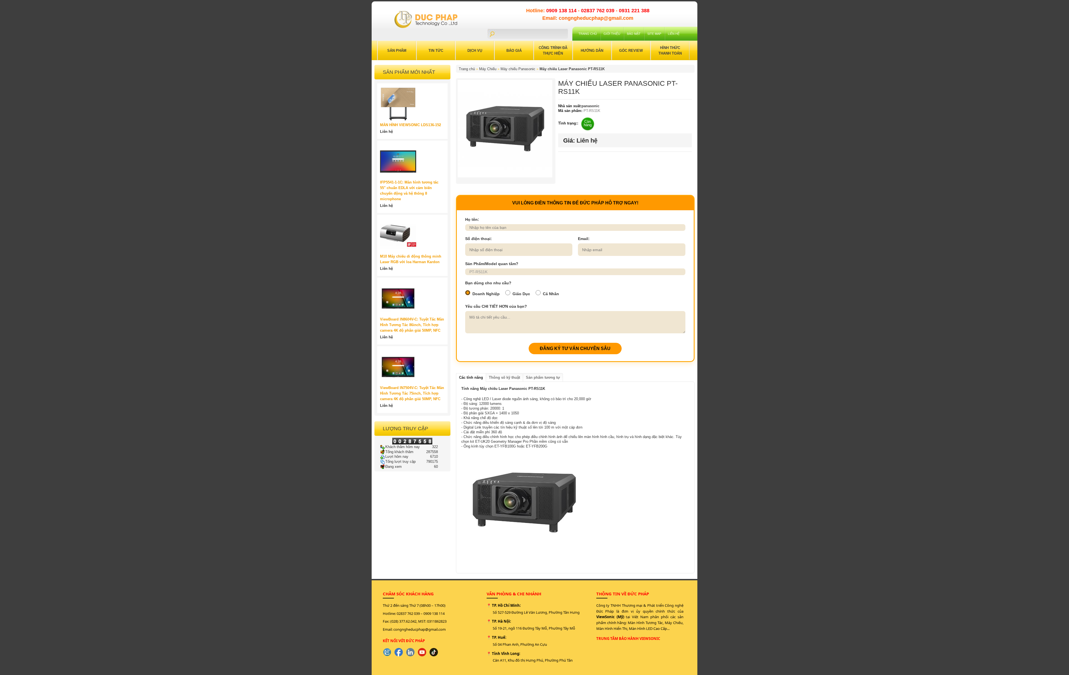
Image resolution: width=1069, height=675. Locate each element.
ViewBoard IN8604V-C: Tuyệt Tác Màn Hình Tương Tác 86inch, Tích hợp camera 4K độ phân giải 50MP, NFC (412, 324)
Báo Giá (514, 50)
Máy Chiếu (487, 69)
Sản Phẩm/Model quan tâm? (491, 263)
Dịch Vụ (474, 50)
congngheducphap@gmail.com (419, 629)
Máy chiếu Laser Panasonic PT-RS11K (572, 69)
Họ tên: (472, 219)
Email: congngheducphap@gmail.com (587, 18)
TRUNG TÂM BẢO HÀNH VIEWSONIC (628, 638)
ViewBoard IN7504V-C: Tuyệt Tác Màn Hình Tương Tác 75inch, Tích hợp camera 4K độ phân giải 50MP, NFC (412, 393)
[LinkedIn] (410, 652)
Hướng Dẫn (592, 50)
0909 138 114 (562, 10)
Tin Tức (435, 50)
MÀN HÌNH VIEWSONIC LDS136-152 (410, 125)
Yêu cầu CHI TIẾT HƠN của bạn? (496, 306)
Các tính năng (471, 377)
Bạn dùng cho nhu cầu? (488, 283)
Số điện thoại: (478, 238)
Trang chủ (587, 33)
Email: (584, 238)
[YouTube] (422, 652)
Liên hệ (674, 33)
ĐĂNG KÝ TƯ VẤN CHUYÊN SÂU (575, 348)
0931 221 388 (634, 10)
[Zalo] (387, 652)
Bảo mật (634, 33)
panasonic (590, 106)
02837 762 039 (598, 10)
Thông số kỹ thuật (504, 377)
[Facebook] (398, 652)
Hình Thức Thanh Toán (670, 50)
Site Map (654, 33)
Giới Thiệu (612, 33)
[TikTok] (434, 652)
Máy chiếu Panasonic (518, 69)
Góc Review (631, 50)
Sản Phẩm (396, 50)
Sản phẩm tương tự (543, 377)
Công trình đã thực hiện (553, 50)
